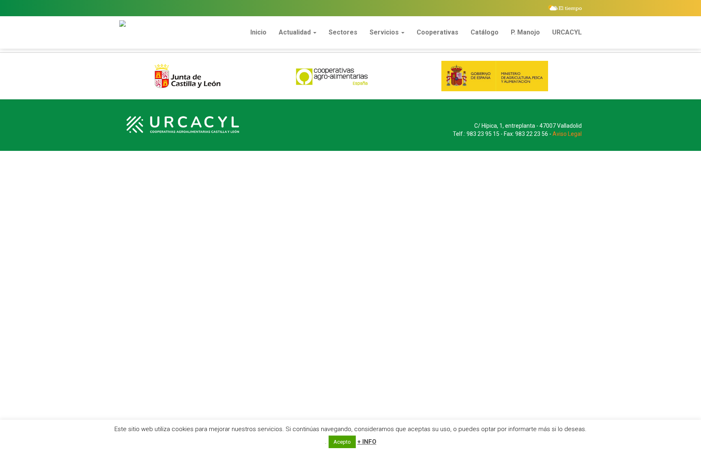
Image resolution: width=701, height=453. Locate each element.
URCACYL (567, 32)
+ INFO (366, 441)
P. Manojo (525, 32)
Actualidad (295, 32)
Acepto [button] (342, 442)
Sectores (343, 32)
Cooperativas (437, 32)
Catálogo (485, 32)
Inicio (258, 32)
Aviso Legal (567, 134)
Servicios (385, 32)
